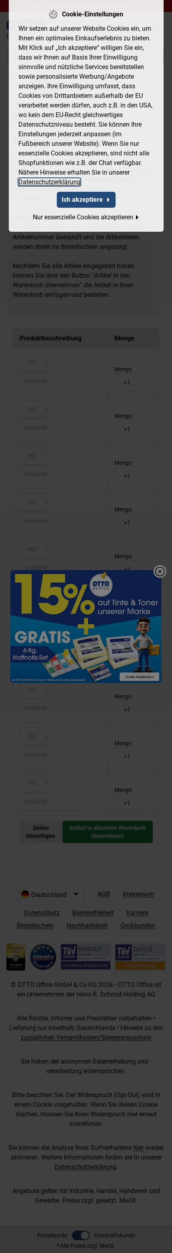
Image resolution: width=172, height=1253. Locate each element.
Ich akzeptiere (82, 199)
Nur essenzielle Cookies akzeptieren (83, 217)
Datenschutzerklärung (49, 182)
